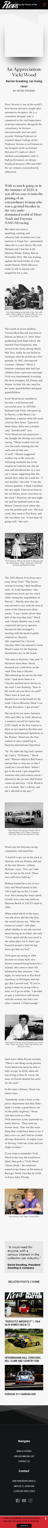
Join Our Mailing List (24, 1456)
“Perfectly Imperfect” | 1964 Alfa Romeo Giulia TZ (22, 1323)
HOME (36, 1281)
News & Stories (24, 1451)
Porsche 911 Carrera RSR (20, 1394)
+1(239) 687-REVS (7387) (24, 1491)
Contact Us (24, 1461)
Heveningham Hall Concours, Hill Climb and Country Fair (23, 1359)
